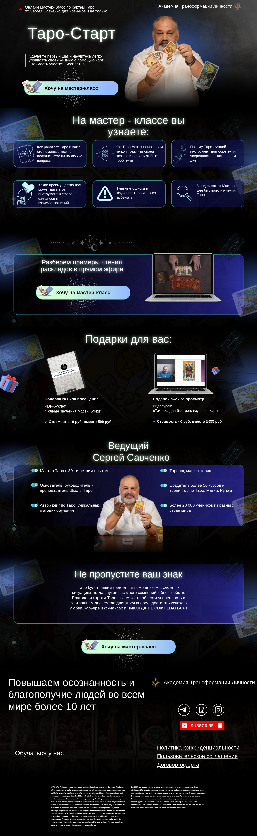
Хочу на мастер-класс (71, 88)
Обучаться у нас (39, 753)
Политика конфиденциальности (198, 747)
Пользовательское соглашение (197, 756)
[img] (185, 710)
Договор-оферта (178, 765)
